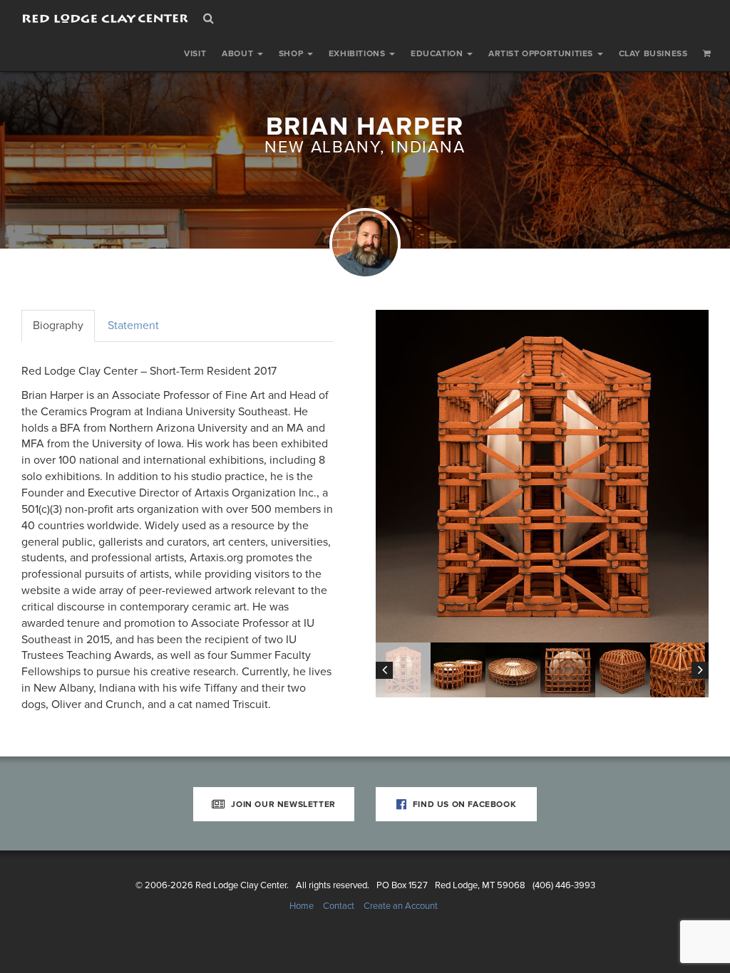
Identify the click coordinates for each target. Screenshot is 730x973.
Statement (133, 325)
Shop (292, 53)
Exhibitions (358, 53)
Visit (195, 53)
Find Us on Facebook (463, 804)
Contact (338, 906)
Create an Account (401, 906)
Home (301, 906)
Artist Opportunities (542, 53)
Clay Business (653, 53)
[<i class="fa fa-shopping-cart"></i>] (707, 53)
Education (438, 53)
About (239, 53)
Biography (58, 325)
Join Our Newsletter (282, 804)
